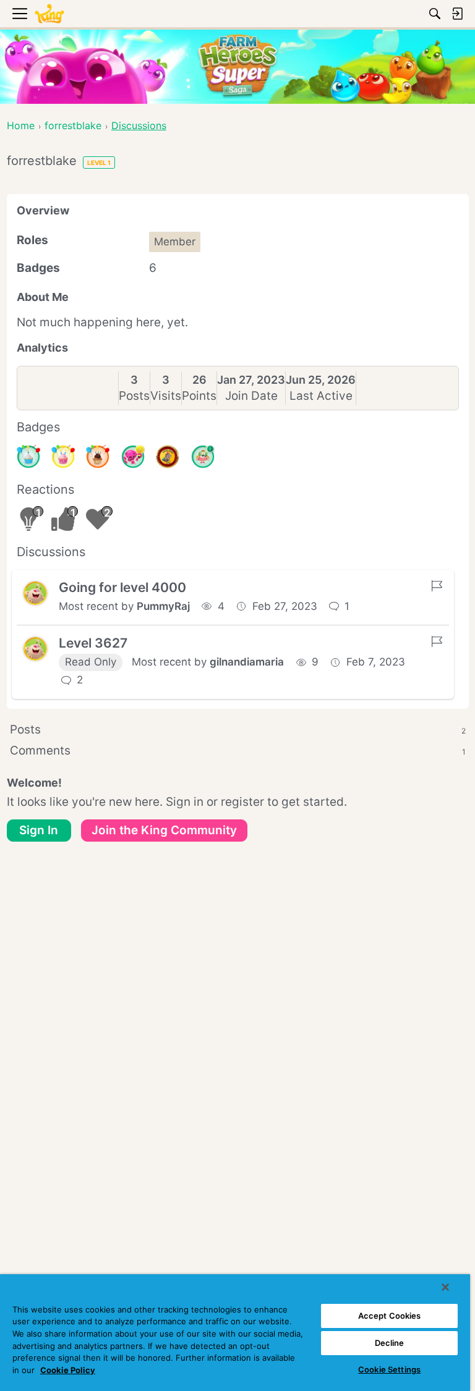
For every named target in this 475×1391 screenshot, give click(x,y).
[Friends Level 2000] (167, 456)
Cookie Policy (67, 1370)
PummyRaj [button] (163, 606)
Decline (389, 1343)
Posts (134, 396)
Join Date (251, 396)
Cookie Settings (389, 1369)
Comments (238, 750)
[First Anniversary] (28, 456)
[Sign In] (457, 13)
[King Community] (49, 14)
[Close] (445, 1287)
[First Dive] (203, 456)
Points (199, 396)
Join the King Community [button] (164, 830)
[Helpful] (133, 456)
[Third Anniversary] (97, 456)
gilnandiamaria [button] (247, 662)
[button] (35, 593)
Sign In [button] (38, 830)
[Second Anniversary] (63, 456)
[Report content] (436, 586)
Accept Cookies (389, 1316)
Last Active (321, 396)
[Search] (435, 13)
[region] (235, 1332)
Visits (165, 396)
